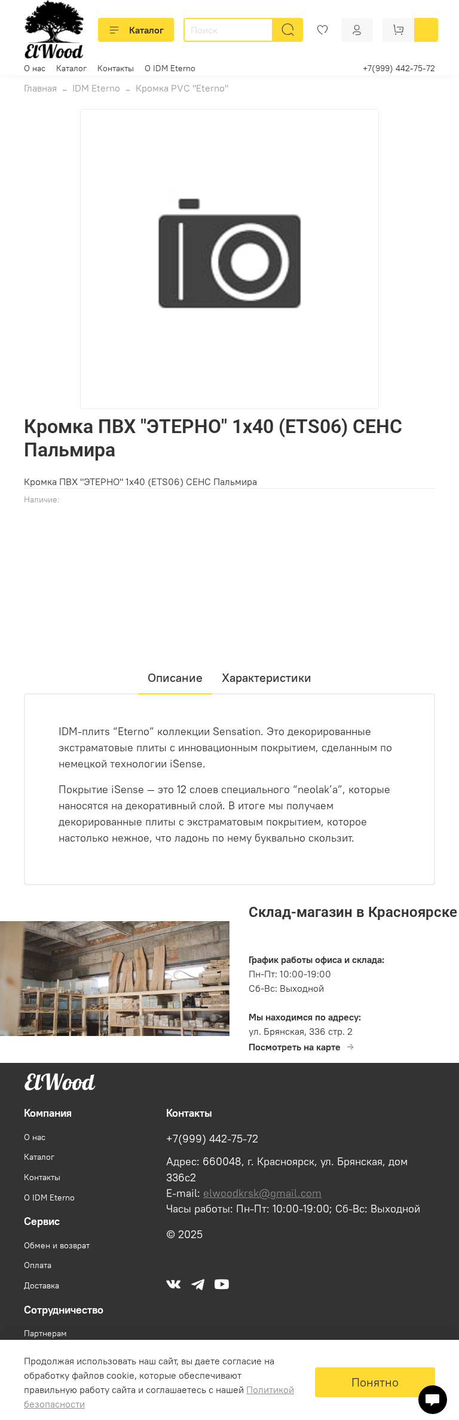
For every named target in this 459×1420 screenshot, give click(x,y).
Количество (48, 551)
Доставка (41, 1285)
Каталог (146, 30)
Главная (40, 88)
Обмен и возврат (57, 1245)
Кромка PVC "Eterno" (182, 88)
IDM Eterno (96, 88)
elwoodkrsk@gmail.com (262, 1193)
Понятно (375, 1382)
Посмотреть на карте (295, 1047)
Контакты (115, 68)
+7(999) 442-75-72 (399, 68)
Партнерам (45, 1333)
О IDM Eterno (170, 68)
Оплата (37, 1265)
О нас (34, 68)
